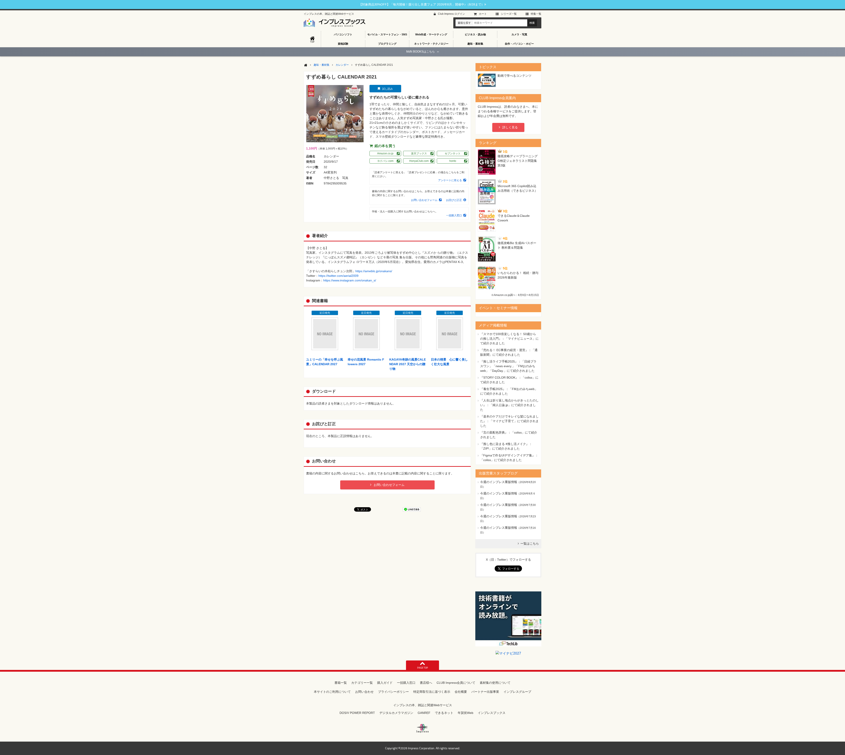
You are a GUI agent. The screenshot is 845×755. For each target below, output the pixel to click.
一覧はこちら (529, 543)
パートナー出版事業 (485, 691)
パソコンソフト (343, 34)
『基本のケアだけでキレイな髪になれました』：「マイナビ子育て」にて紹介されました (509, 421)
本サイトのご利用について (332, 691)
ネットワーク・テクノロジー (431, 43)
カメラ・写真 (519, 34)
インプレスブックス (491, 713)
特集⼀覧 (536, 13)
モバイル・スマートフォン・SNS (387, 34)
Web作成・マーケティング (431, 34)
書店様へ (426, 682)
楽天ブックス (419, 153)
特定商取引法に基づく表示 (431, 691)
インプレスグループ (517, 691)
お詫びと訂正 (454, 200)
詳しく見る (510, 127)
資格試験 (343, 43)
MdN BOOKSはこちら (422, 51)
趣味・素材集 (475, 43)
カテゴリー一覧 (362, 682)
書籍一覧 (340, 682)
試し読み (387, 88)
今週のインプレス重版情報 (498, 482)
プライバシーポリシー (393, 691)
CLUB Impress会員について (456, 682)
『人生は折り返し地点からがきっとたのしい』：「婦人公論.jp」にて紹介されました (509, 405)
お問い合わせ (364, 691)
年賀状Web (465, 713)
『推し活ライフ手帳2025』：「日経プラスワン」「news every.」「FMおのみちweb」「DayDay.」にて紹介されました (508, 366)
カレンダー (342, 64)
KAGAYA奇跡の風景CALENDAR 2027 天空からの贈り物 (407, 364)
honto (452, 160)
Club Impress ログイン (451, 13)
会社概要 (461, 691)
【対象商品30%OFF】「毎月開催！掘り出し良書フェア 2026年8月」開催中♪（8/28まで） (421, 4)
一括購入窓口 (454, 215)
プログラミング (387, 43)
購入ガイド (385, 682)
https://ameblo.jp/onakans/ (373, 271)
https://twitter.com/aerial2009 (338, 275)
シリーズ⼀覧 (509, 13)
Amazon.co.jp (385, 153)
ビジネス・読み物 (475, 34)
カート (483, 13)
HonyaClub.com (419, 160)
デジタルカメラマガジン (396, 713)
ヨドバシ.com (385, 160)
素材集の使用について (495, 682)
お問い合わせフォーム (424, 200)
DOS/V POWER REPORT (357, 713)
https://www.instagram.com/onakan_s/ (349, 280)
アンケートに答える (450, 180)
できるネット (444, 713)
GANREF (424, 713)
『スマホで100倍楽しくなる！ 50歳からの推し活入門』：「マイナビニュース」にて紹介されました (509, 338)
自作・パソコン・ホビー (519, 43)
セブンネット (453, 153)
